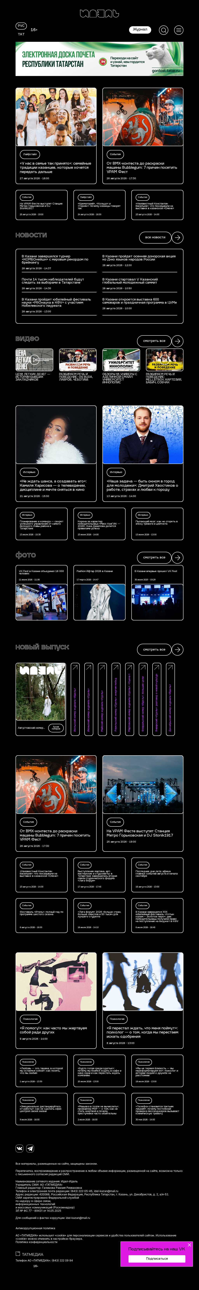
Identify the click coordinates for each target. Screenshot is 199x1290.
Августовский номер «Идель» (30, 728)
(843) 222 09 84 (62, 1260)
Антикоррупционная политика (35, 1228)
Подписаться (157, 1258)
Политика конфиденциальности (36, 1242)
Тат (21, 34)
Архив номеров (56, 728)
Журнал (140, 29)
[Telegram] (30, 1148)
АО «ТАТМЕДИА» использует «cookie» (41, 1235)
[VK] (19, 1148)
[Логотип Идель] (99, 14)
